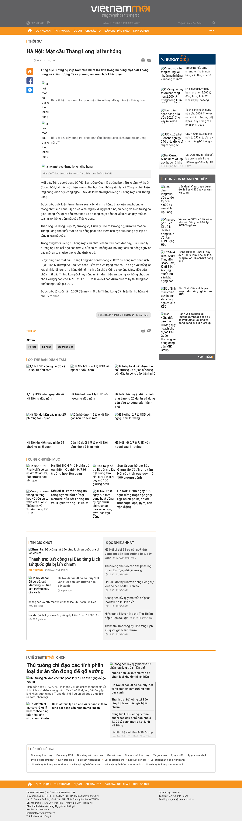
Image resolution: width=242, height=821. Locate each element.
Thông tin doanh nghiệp (185, 179)
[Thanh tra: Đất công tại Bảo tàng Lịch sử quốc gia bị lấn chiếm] (65, 551)
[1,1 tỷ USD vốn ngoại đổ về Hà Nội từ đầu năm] (47, 370)
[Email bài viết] (148, 60)
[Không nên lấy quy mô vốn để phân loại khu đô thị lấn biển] (133, 665)
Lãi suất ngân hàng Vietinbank (123, 764)
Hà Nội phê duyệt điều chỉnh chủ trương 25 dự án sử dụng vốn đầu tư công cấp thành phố (135, 401)
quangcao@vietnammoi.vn (180, 799)
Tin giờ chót (41, 543)
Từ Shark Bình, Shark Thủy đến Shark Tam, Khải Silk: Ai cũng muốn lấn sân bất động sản (195, 256)
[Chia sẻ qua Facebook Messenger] (29, 90)
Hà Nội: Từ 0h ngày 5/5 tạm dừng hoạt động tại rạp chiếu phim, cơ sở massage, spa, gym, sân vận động (134, 499)
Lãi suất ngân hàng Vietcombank (164, 764)
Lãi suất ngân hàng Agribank (168, 759)
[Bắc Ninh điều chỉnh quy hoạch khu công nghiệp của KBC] (168, 297)
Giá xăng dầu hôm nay (90, 755)
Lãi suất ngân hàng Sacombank (49, 764)
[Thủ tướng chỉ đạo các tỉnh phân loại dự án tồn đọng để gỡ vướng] (66, 679)
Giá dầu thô (114, 755)
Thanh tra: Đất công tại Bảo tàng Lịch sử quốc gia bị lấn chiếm (64, 562)
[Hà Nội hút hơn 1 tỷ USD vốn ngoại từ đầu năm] (91, 370)
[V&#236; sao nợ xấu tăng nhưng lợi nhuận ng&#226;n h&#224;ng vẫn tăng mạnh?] (172, 74)
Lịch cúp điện (66, 759)
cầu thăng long (65, 347)
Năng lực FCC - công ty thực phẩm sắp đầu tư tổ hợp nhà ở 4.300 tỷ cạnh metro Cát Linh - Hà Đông (132, 719)
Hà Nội (32, 347)
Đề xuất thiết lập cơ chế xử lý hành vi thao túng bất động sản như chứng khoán (79, 706)
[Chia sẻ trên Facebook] (29, 80)
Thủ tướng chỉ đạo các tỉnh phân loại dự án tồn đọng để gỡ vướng (65, 668)
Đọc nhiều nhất (120, 543)
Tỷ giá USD (177, 755)
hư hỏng (46, 347)
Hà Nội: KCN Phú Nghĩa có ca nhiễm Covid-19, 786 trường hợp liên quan (70, 469)
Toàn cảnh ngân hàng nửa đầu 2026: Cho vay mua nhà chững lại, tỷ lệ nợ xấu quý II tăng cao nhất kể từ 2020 (199, 117)
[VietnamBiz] (175, 59)
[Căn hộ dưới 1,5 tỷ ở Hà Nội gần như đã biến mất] (91, 418)
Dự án (78, 30)
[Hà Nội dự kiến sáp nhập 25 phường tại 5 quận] (47, 418)
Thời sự (35, 41)
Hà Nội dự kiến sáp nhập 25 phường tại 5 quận (45, 445)
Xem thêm (205, 356)
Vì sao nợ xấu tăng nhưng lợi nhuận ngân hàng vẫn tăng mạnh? (198, 71)
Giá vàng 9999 (64, 755)
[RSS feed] (49, 23)
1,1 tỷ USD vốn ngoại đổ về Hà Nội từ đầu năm (45, 396)
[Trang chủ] (30, 31)
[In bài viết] (142, 60)
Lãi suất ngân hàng (89, 759)
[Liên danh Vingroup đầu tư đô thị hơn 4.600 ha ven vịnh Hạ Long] (168, 199)
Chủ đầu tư (93, 30)
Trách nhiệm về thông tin (39, 816)
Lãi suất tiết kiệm (114, 759)
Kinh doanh (141, 30)
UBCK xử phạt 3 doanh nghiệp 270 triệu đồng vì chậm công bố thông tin (199, 137)
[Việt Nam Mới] (121, 11)
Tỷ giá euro (160, 755)
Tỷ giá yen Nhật (197, 755)
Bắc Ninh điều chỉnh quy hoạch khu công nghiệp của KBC (195, 291)
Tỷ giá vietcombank (42, 759)
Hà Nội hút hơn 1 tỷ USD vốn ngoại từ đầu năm (90, 396)
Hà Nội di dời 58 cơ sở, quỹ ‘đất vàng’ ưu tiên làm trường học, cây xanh (78, 581)
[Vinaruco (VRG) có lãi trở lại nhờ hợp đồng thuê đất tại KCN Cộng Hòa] (168, 232)
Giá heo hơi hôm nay (137, 755)
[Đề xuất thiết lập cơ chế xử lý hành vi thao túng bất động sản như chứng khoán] (37, 711)
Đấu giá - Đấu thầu (117, 30)
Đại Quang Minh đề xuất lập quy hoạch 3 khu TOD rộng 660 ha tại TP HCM (199, 160)
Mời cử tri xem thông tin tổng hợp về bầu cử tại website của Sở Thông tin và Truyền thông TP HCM (70, 497)
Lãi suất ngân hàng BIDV (86, 764)
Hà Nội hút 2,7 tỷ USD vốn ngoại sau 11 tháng (132, 445)
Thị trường (62, 30)
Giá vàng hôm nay (41, 755)
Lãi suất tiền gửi (137, 759)
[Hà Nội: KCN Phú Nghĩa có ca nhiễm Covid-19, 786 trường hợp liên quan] (37, 475)
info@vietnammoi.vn (44, 813)
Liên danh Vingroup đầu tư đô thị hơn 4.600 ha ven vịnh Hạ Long (195, 189)
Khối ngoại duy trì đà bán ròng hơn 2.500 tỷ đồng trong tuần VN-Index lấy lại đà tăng (198, 94)
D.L (28, 60)
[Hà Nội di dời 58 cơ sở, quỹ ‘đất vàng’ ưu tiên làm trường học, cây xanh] (40, 585)
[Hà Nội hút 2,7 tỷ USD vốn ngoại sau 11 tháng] (135, 418)
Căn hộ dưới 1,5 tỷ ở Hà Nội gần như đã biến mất (89, 445)
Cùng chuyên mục (44, 459)
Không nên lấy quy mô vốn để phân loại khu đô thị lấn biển (62, 601)
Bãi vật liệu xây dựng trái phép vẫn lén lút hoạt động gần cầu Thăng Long (98, 100)
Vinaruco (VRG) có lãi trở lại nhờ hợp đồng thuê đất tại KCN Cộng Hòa (195, 222)
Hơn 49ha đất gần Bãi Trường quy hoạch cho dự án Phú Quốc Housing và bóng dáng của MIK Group (194, 318)
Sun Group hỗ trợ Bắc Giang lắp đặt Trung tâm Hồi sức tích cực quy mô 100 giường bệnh (135, 471)
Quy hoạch (43, 30)
